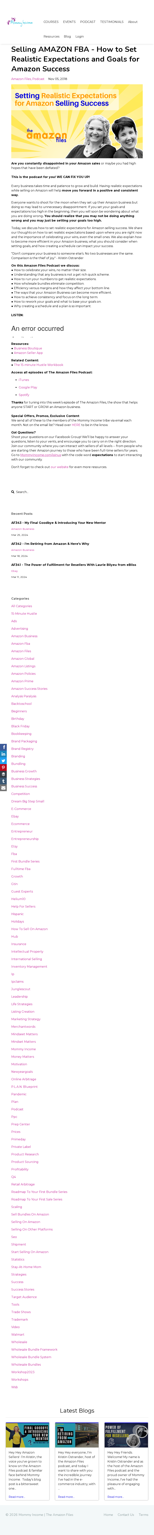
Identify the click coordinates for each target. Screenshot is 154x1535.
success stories (22, 1289)
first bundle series (25, 861)
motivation (19, 1064)
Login (79, 36)
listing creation (22, 1011)
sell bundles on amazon (30, 1214)
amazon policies (23, 674)
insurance (18, 944)
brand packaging (24, 741)
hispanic (17, 914)
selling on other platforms (32, 1229)
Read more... (17, 1497)
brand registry (22, 749)
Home (108, 1514)
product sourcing (24, 1162)
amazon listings (23, 666)
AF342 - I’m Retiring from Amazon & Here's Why (50, 544)
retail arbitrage (23, 1184)
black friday (20, 726)
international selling (26, 959)
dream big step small (27, 801)
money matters (22, 1057)
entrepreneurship (25, 839)
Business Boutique (28, 348)
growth (17, 876)
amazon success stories (29, 689)
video (15, 1327)
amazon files (21, 79)
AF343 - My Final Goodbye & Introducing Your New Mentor (58, 523)
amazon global (22, 658)
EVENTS (69, 22)
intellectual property (27, 951)
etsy (14, 846)
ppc (14, 1117)
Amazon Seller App (28, 353)
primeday (18, 1139)
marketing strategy (26, 1019)
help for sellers (23, 906)
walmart (17, 1334)
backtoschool (21, 704)
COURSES (51, 22)
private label (21, 1147)
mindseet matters (24, 1034)
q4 (13, 1177)
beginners (19, 711)
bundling (18, 764)
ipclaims (17, 981)
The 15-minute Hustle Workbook (38, 365)
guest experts (22, 891)
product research (25, 1154)
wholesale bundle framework (34, 1349)
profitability (20, 1169)
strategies (18, 1274)
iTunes (24, 380)
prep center (20, 1124)
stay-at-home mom (26, 1267)
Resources (51, 36)
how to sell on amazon (29, 929)
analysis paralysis (23, 696)
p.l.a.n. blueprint (24, 1087)
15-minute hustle (24, 613)
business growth (24, 771)
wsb (14, 1387)
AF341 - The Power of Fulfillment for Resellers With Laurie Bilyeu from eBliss (73, 565)
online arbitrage (23, 1079)
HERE (76, 425)
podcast (38, 79)
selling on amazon (25, 1222)
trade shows (21, 1312)
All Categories (21, 606)
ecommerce (20, 824)
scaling (16, 1207)
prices (15, 1132)
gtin (14, 884)
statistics (17, 1259)
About (133, 22)
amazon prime (22, 681)
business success (24, 786)
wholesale (19, 1342)
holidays (17, 921)
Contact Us (126, 1514)
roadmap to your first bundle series (39, 1192)
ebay (14, 570)
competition (20, 794)
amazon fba (20, 643)
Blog (67, 36)
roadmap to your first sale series (36, 1199)
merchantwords (23, 1026)
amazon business (22, 528)
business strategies (25, 779)
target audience (24, 1297)
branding (18, 756)
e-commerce (21, 809)
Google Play (28, 387)
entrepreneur (22, 831)
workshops (19, 1379)
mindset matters (23, 1041)
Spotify (24, 395)
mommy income (23, 1049)
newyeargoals (22, 1072)
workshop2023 (23, 1372)
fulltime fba (20, 869)
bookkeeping (21, 734)
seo (14, 1237)
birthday (17, 719)
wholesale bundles (26, 1364)
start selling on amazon (29, 1252)
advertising (19, 628)
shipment (18, 1244)
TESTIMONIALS (112, 22)
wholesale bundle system (31, 1357)
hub (14, 936)
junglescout (20, 989)
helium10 (18, 899)
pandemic (18, 1094)
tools (15, 1304)
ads (14, 621)
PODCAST (88, 22)
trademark (19, 1319)
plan (14, 1102)
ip (12, 974)
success (17, 1282)
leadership (19, 996)
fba (14, 854)
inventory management (29, 966)
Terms (143, 1514)
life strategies (21, 1004)
